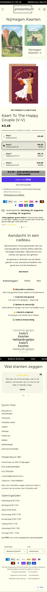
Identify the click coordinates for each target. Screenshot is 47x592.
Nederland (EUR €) (14, 551)
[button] (2, 9)
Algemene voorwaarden (18, 575)
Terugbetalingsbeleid (18, 572)
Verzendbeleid (34, 575)
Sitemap (5, 431)
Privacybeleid (32, 572)
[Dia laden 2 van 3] (23, 227)
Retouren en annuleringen (7, 412)
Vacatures (6, 418)
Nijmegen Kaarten (34, 51)
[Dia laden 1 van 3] (22, 227)
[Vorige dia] (19, 227)
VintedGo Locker (8, 422)
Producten (6, 436)
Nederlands (34, 551)
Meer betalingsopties (23, 185)
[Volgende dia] (28, 227)
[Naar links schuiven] (18, 395)
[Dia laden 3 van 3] (25, 227)
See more (23, 271)
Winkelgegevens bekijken (14, 195)
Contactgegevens (34, 578)
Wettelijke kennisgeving (17, 578)
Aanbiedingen (7, 444)
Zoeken (5, 427)
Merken (5, 440)
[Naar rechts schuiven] (28, 395)
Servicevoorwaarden (10, 449)
